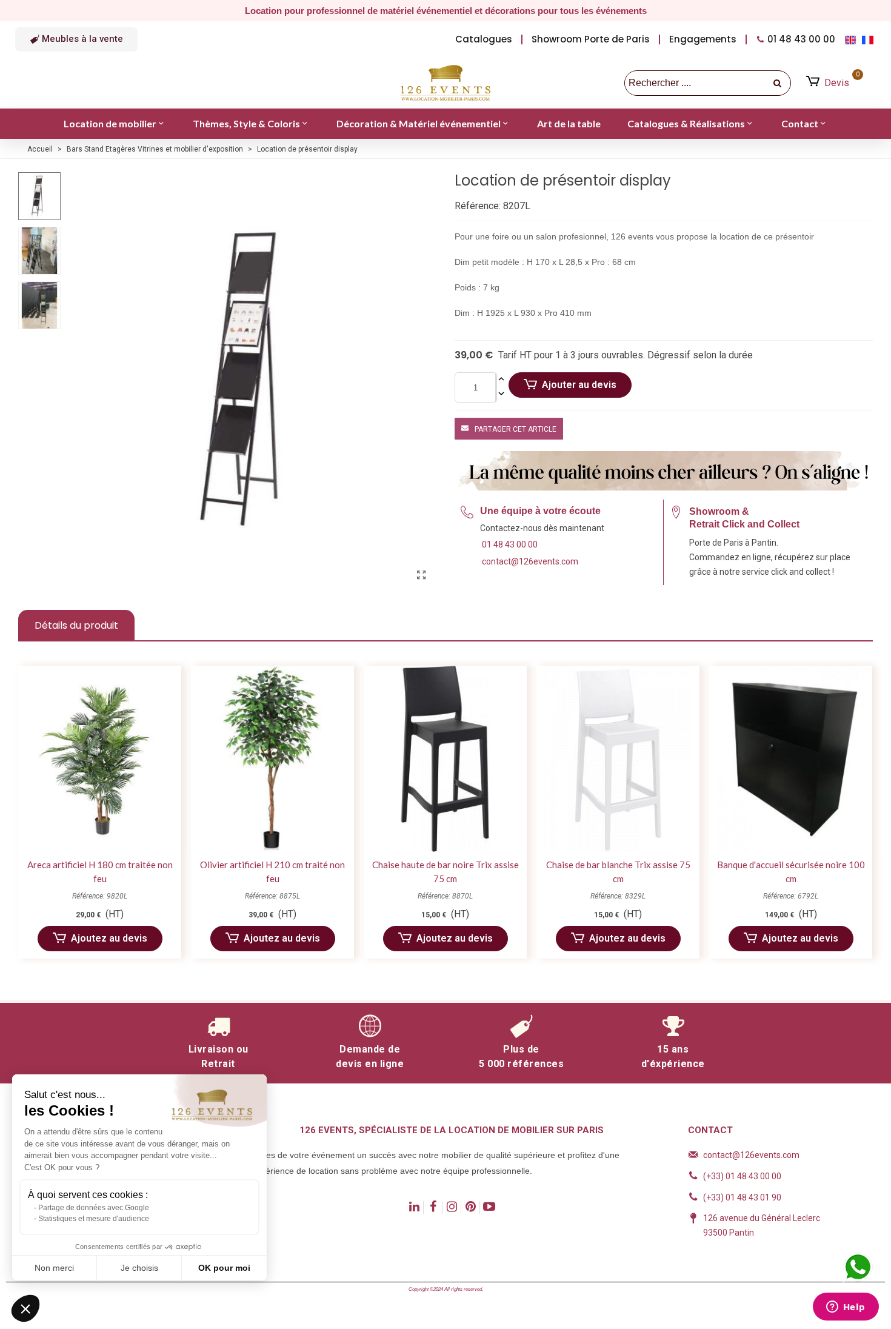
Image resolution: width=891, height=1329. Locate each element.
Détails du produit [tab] (76, 625)
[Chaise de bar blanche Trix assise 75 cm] (617, 759)
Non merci (54, 1268)
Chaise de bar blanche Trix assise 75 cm (618, 871)
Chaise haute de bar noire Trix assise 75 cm (445, 871)
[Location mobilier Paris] (445, 83)
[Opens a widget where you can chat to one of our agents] (845, 1308)
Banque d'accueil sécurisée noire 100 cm (791, 871)
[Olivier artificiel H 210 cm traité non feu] (272, 759)
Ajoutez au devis (109, 938)
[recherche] (778, 83)
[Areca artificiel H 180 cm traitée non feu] (99, 759)
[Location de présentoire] (421, 575)
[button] (76, 39)
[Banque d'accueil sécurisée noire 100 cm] (790, 759)
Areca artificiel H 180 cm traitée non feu (100, 871)
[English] (852, 39)
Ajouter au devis (579, 384)
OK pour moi (224, 1268)
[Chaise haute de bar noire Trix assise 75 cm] (445, 759)
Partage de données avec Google (93, 1207)
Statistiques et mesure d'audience (93, 1218)
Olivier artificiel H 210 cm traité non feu (272, 871)
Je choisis (139, 1268)
